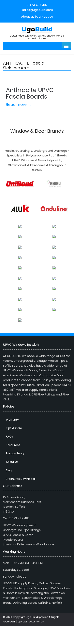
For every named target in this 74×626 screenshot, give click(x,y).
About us (27, 16)
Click (6, 399)
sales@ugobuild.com (37, 10)
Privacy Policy (15, 453)
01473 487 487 (37, 5)
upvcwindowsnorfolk (31, 621)
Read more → (18, 104)
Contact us (44, 16)
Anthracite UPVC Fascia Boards (30, 93)
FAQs (9, 437)
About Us (12, 462)
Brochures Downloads (21, 479)
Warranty (12, 420)
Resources (13, 445)
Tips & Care (14, 428)
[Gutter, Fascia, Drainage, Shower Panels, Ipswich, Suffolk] (37, 29)
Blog (9, 470)
